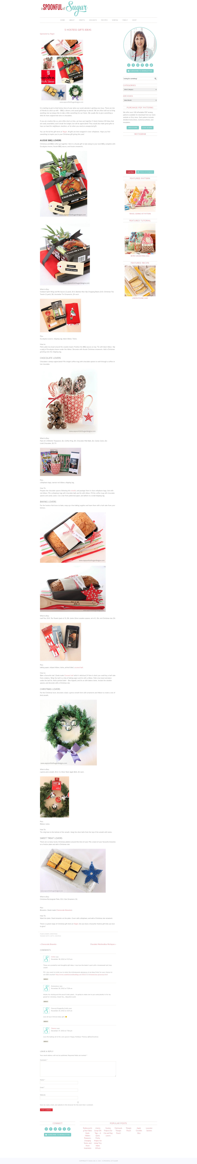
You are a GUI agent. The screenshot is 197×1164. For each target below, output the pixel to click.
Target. (76, 924)
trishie (53, 957)
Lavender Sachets (149, 1129)
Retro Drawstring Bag (140, 256)
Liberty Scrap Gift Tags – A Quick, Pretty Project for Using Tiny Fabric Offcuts (98, 1138)
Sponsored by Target (47, 34)
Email (42, 1087)
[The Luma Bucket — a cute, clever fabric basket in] (131, 163)
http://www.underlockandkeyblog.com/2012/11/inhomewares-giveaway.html (82, 974)
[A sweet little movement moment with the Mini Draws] (149, 163)
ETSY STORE (147, 127)
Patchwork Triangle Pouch (118, 1130)
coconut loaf (78, 667)
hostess (58, 936)
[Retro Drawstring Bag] (140, 238)
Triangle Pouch (128, 1129)
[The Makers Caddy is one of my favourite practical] (149, 152)
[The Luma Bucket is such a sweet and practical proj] (149, 142)
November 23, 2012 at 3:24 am (61, 1011)
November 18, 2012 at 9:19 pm (61, 959)
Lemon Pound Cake (140, 298)
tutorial (73, 490)
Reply (46, 979)
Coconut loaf (68, 675)
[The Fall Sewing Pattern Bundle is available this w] (131, 152)
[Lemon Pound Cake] (140, 281)
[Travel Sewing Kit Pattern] (140, 196)
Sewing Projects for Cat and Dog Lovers (108, 1131)
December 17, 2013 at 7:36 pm (61, 1031)
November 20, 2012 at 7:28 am (61, 988)
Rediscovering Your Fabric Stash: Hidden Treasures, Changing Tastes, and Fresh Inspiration (87, 1138)
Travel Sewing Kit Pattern (140, 214)
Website (42, 1095)
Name (42, 1080)
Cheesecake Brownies (64, 910)
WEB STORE (132, 127)
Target (65, 132)
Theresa (53, 1028)
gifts (52, 936)
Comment (44, 1060)
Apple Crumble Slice (139, 1130)
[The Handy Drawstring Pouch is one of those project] (131, 142)
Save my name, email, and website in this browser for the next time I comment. (66, 1105)
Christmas (53, 934)
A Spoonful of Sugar (98, 8)
